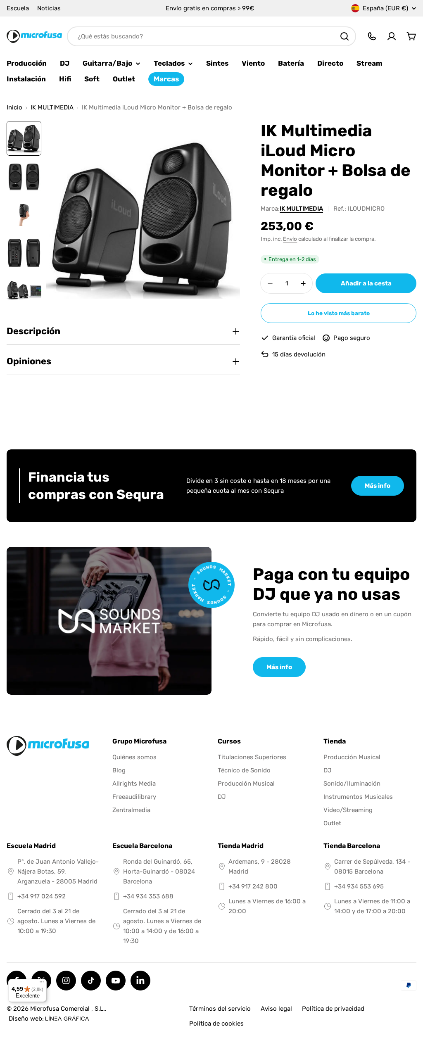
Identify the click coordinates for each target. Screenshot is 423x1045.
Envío (290, 238)
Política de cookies (216, 1023)
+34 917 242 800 (253, 886)
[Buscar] (344, 36)
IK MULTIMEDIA (52, 107)
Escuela (18, 8)
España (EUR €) (385, 8)
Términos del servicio (220, 1008)
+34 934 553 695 (359, 886)
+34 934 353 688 (148, 896)
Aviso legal (276, 1008)
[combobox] (211, 36)
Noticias (49, 8)
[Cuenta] (392, 36)
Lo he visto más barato (339, 313)
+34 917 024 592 (41, 896)
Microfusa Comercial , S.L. (67, 1008)
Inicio (14, 107)
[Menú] (42, 984)
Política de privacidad (333, 1008)
